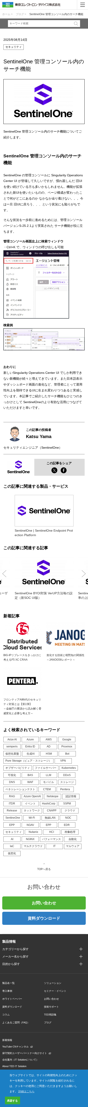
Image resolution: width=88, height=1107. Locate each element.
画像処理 (70, 832)
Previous (4, 574)
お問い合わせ (44, 903)
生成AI (31, 753)
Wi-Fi (32, 817)
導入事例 (7, 991)
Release (12, 810)
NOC (68, 817)
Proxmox (66, 746)
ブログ (47, 1022)
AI (12, 839)
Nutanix (33, 832)
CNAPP (51, 810)
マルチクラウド (33, 846)
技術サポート (51, 1006)
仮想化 (12, 853)
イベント (30, 803)
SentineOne (12, 817)
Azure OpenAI (32, 796)
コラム (6, 1014)
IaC (12, 846)
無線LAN (50, 817)
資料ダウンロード (44, 918)
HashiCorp (48, 803)
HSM (49, 753)
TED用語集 (50, 1014)
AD (49, 746)
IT (54, 846)
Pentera (65, 789)
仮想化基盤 (12, 753)
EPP (12, 825)
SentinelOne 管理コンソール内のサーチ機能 (56, 14)
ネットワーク (32, 810)
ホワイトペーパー (12, 998)
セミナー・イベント (55, 991)
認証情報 (70, 796)
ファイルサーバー (45, 767)
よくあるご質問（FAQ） (16, 1022)
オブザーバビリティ (17, 767)
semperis (12, 746)
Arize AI (12, 739)
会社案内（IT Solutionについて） (20, 1059)
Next (84, 574)
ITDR (12, 803)
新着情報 (7, 1040)
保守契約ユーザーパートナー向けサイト (24, 1053)
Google (66, 739)
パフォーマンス (51, 839)
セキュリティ (13, 832)
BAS (30, 775)
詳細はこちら (26, 1091)
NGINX (30, 839)
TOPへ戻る (44, 869)
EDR (67, 825)
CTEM (47, 789)
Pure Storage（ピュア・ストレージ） (28, 760)
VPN (63, 760)
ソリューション (52, 983)
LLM (48, 775)
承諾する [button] (12, 1100)
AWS (49, 739)
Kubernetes (69, 767)
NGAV (30, 825)
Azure (30, 739)
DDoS (67, 775)
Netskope (52, 796)
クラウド (70, 810)
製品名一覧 (8, 983)
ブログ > (21, 14)
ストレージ (67, 782)
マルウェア (72, 846)
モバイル (48, 782)
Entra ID (30, 746)
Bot (67, 753)
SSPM (67, 803)
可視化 (12, 775)
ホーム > (7, 14)
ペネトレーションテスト (20, 789)
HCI (51, 832)
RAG (12, 796)
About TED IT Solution (14, 1066)
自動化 (73, 839)
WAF (30, 782)
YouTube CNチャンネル (15, 1046)
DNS (12, 782)
